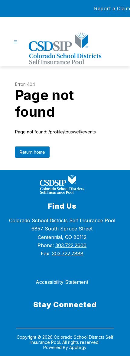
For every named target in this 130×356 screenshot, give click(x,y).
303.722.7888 (67, 253)
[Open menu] (15, 42)
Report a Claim (112, 8)
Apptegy (77, 347)
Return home (32, 152)
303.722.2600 (70, 245)
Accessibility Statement (62, 282)
